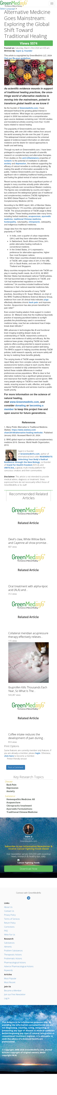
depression (20, 163)
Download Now (28, 868)
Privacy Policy (10, 915)
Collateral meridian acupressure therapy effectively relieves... (28, 635)
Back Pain (11, 784)
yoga (46, 299)
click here (9, 756)
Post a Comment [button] (15, 767)
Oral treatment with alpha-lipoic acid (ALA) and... (28, 588)
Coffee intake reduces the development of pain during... (26, 736)
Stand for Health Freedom (19, 465)
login (37, 753)
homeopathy (10, 221)
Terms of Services (12, 919)
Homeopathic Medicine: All (21, 799)
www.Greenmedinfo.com (24, 402)
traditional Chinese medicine (27, 219)
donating (20, 405)
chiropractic (34, 221)
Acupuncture (13, 802)
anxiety (7, 163)
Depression (12, 787)
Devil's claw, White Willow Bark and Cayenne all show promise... (28, 541)
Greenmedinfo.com (29, 107)
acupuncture (34, 216)
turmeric (8, 160)
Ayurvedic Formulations (19, 808)
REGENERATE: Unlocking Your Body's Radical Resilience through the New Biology (28, 459)
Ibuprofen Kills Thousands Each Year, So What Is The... (27, 689)
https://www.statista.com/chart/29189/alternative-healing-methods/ (23, 431)
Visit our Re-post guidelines (17, 58)
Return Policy (9, 922)
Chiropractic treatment (19, 805)
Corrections (9, 926)
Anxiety (11, 791)
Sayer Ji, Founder (24, 50)
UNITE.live (9, 467)
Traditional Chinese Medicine (22, 812)
